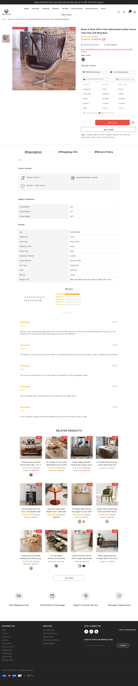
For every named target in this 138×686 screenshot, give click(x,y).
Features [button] (21, 225)
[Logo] (9, 12)
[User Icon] (124, 11)
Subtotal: (85, 66)
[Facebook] (86, 632)
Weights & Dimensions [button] (26, 199)
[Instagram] (91, 632)
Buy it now (108, 130)
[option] (69, 2)
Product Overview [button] (25, 168)
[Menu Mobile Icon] (134, 12)
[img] (25, 322)
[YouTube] (96, 632)
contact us (105, 108)
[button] (86, 37)
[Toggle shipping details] (132, 79)
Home (4, 19)
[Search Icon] (119, 12)
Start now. (104, 113)
